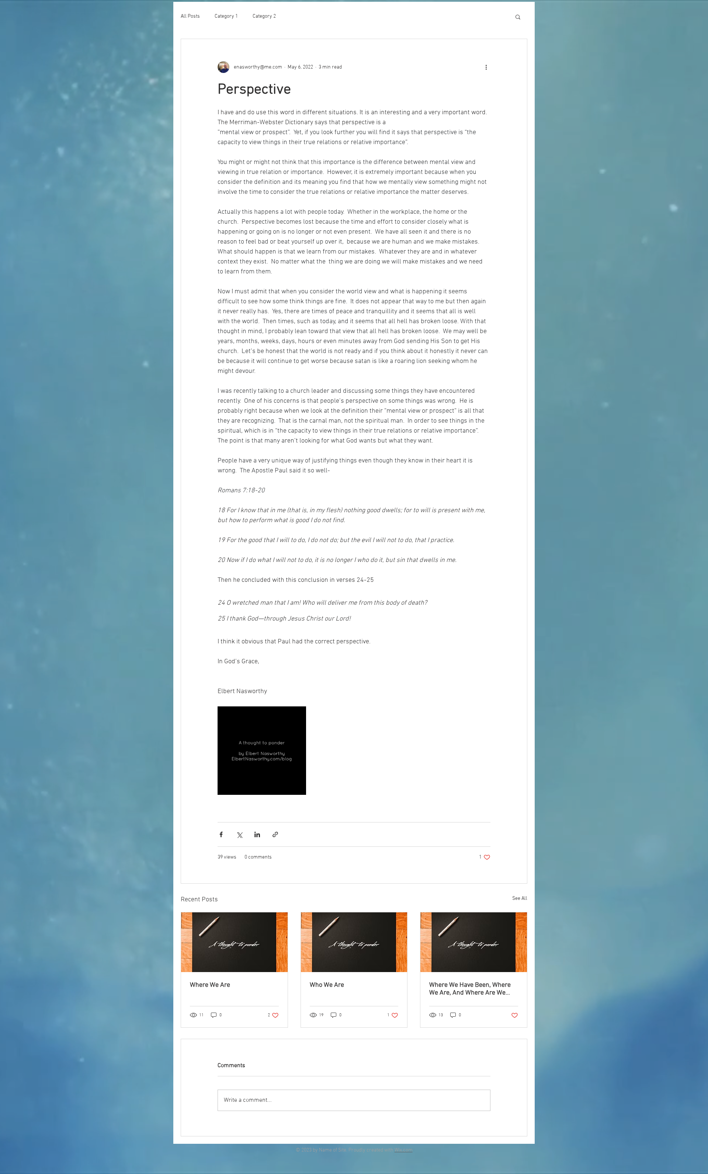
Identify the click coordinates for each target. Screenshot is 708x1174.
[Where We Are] (234, 942)
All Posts (190, 16)
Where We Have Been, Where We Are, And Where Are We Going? (470, 989)
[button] (517, 17)
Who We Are (327, 985)
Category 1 (226, 16)
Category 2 (264, 16)
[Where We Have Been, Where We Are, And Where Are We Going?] (473, 942)
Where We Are (210, 985)
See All (519, 898)
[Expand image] (262, 750)
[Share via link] (275, 834)
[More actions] (486, 67)
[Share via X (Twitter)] (239, 834)
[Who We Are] (354, 942)
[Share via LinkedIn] (257, 834)
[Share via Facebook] (221, 834)
